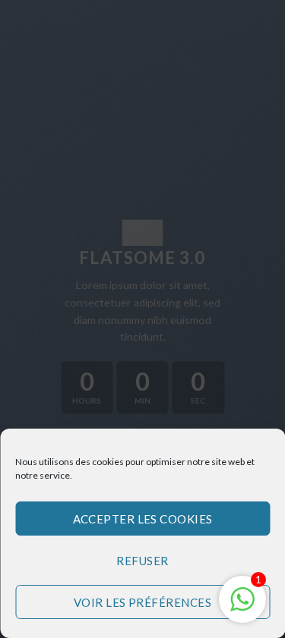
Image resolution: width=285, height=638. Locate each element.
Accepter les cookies (143, 519)
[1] (242, 606)
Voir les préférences (142, 602)
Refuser (142, 560)
